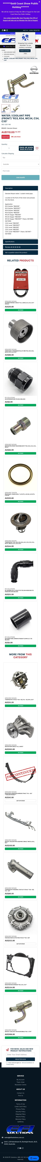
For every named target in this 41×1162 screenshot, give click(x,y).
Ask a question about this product (16, 252)
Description (9, 188)
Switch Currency (25, 50)
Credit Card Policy (20, 1106)
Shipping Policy (21, 1114)
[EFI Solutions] (10, 41)
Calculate (20, 177)
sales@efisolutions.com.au (14, 1137)
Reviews (8, 247)
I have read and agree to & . (20, 1063)
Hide (25, 53)
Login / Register (34, 30)
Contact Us (20, 1093)
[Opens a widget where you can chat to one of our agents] (33, 1158)
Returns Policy (20, 1116)
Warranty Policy (20, 1119)
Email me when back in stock (26, 148)
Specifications (9, 241)
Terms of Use (20, 1104)
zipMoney (20, 1121)
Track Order (20, 1082)
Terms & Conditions (27, 1062)
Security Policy (20, 1111)
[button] (37, 148)
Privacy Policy (10, 1064)
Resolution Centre (20, 1084)
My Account (20, 1079)
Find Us (20, 1095)
